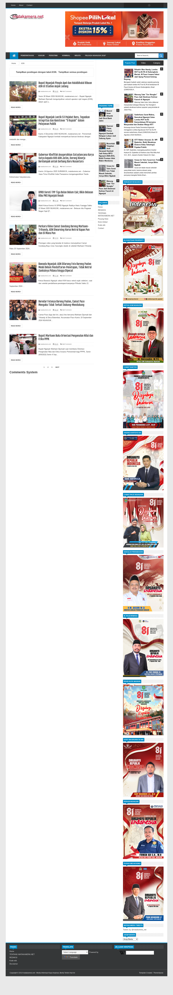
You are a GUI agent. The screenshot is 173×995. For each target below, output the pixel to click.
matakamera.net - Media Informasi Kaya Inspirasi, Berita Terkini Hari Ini (49, 973)
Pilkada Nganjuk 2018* (95, 55)
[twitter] (132, 5)
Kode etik (101, 225)
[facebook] (126, 5)
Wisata (78, 55)
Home (13, 5)
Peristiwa (53, 55)
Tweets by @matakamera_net (134, 930)
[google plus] (160, 5)
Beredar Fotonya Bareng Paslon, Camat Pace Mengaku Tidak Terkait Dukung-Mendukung (61, 303)
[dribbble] (149, 5)
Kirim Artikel (102, 222)
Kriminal (66, 55)
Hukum (41, 55)
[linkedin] (155, 5)
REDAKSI (102, 210)
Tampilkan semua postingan (72, 72)
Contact (29, 5)
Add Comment (66, 91)
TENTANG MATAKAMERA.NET (22, 954)
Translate (74, 957)
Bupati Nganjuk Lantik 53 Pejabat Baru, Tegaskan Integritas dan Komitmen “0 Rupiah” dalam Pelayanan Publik (64, 120)
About (21, 5)
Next (57, 367)
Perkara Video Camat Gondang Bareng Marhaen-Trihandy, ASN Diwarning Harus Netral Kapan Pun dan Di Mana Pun (64, 230)
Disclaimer (13, 964)
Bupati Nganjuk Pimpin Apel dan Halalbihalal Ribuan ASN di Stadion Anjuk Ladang (65, 84)
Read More (15, 107)
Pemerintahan (27, 55)
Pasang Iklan (103, 219)
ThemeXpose (158, 973)
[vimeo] (138, 5)
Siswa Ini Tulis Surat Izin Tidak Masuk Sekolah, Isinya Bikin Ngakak (107, 171)
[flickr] (143, 5)
